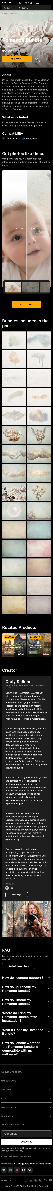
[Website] (12, 888)
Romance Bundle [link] (27, 14)
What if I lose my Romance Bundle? (26, 1032)
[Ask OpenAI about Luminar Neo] (4, 1170)
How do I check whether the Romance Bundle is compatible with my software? (26, 1048)
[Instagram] (7, 888)
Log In (28, 2)
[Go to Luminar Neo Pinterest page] (50, 1180)
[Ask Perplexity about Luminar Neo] (10, 1170)
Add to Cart (17, 59)
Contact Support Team (19, 966)
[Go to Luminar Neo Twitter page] (45, 1180)
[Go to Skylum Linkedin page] (36, 1180)
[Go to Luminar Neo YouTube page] (40, 1180)
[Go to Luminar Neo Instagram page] (31, 1180)
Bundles (13, 14)
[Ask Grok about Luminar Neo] (23, 1170)
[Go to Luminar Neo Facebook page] (26, 1180)
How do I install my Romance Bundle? (26, 1002)
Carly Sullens (21, 46)
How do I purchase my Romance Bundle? (26, 989)
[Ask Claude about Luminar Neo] (17, 1170)
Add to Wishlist (14, 641)
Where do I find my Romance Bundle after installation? (26, 1017)
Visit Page (16, 894)
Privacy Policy (16, 1150)
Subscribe (26, 1142)
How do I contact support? (26, 978)
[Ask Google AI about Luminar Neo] (30, 1170)
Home (4, 14)
